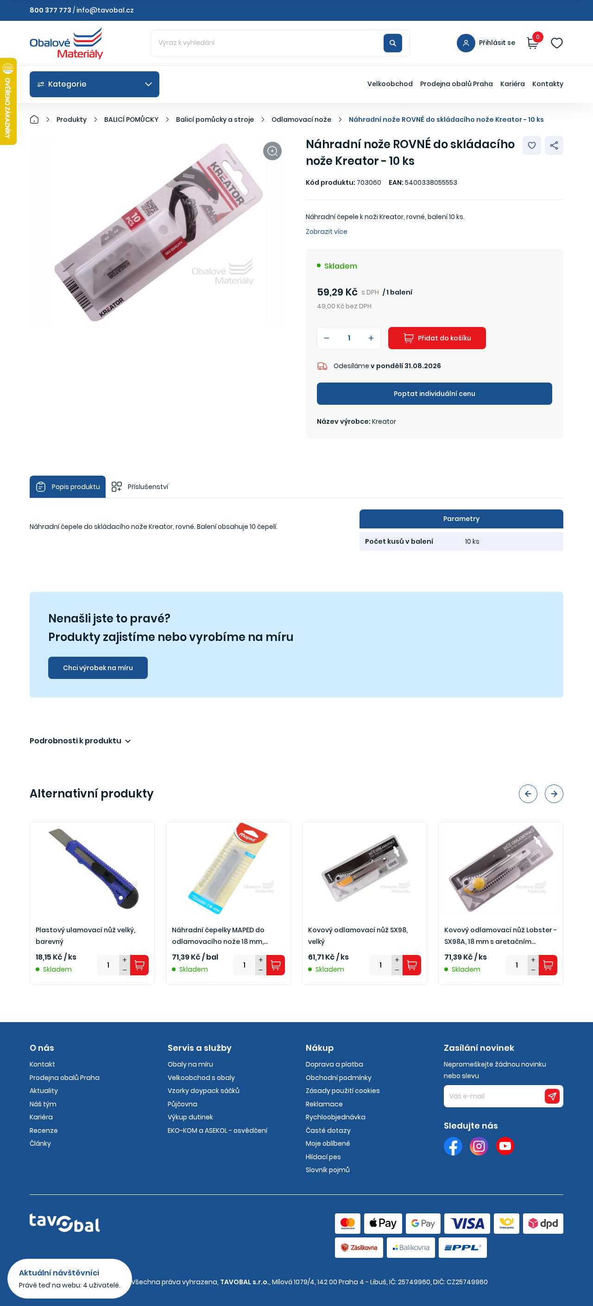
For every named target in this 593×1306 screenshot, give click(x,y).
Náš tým (43, 1104)
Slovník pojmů (328, 1169)
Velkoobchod (390, 83)
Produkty (72, 119)
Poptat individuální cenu (434, 393)
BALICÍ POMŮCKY (131, 119)
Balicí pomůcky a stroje (215, 119)
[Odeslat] (552, 1096)
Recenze (44, 1130)
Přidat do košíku (444, 338)
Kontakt (42, 1064)
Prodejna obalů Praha (456, 83)
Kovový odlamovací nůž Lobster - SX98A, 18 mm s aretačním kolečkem (500, 936)
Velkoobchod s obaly (201, 1077)
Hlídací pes (323, 1157)
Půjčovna (182, 1104)
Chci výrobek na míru (98, 667)
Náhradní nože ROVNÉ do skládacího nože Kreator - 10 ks (446, 119)
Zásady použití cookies (343, 1090)
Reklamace (324, 1104)
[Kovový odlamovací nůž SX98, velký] (365, 868)
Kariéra (512, 83)
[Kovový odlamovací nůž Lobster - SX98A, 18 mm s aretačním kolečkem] (501, 868)
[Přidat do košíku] (139, 965)
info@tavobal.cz (105, 10)
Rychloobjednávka (336, 1117)
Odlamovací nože (301, 119)
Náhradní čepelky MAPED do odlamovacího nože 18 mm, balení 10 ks (218, 936)
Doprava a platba (334, 1064)
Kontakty (547, 83)
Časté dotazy (328, 1130)
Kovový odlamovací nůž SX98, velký (358, 935)
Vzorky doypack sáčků (204, 1090)
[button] (528, 794)
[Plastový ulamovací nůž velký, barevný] (92, 868)
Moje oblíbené (328, 1143)
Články (40, 1143)
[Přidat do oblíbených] (532, 145)
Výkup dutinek (190, 1117)
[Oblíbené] (556, 43)
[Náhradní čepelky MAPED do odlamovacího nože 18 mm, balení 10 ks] (228, 868)
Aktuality (44, 1090)
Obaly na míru (190, 1064)
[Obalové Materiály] (39, 119)
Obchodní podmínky (339, 1077)
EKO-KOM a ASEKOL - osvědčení (217, 1130)
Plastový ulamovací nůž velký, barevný (85, 935)
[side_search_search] (393, 43)
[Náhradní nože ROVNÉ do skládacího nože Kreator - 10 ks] (158, 232)
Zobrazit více (326, 231)
